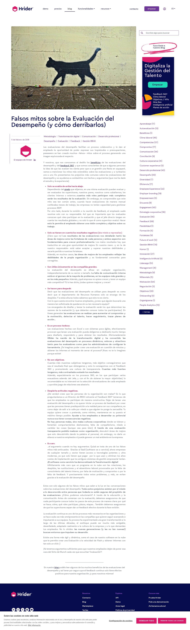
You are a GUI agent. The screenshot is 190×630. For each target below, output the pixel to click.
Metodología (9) (147, 272)
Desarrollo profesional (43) (152, 170)
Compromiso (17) (148, 147)
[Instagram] (18, 609)
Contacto (86, 598)
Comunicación (89, 136)
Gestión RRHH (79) (148, 244)
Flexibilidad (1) (146, 226)
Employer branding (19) (150, 193)
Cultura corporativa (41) (151, 161)
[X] (22, 609)
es (173, 8)
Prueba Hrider (155, 598)
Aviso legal (120, 606)
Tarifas (85, 610)
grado (67, 189)
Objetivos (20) (146, 291)
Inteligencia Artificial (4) (151, 258)
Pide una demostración (159, 602)
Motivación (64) (147, 281)
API (117, 598)
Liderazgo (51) (146, 263)
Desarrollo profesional (108, 136)
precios (58, 8)
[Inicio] (23, 8)
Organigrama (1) (147, 300)
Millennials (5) (146, 277)
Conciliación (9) (147, 156)
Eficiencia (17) (146, 184)
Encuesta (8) (146, 202)
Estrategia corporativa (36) (152, 212)
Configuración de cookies (121, 621)
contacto (134, 8)
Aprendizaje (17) (147, 123)
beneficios (96, 162)
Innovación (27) (147, 254)
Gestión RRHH (89, 141)
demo (45, 8)
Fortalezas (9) (146, 235)
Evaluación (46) (147, 216)
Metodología (50, 136)
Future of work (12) (148, 240)
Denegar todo (146, 621)
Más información (34, 625)
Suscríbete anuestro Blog (159, 46)
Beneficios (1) (146, 133)
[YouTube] (31, 609)
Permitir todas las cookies (172, 620)
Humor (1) (144, 249)
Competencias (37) (149, 142)
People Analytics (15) (150, 305)
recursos (105, 8)
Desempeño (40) (148, 175)
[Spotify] (27, 609)
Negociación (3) (147, 286)
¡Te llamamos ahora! (157, 606)
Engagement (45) (148, 207)
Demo (118, 602)
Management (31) (148, 268)
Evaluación (63, 141)
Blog (84, 602)
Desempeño (49, 141)
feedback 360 (67, 165)
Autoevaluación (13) (149, 128)
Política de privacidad (125, 610)
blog (70, 8)
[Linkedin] (13, 609)
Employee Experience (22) (152, 188)
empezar (152, 8)
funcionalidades (85, 8)
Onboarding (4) (147, 295)
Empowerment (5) (148, 198)
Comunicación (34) (149, 151)
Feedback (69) (147, 221)
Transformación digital (68, 136)
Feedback (75, 141)
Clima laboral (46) (148, 137)
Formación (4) (146, 230)
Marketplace (87, 606)
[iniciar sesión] (164, 8)
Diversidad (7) (146, 179)
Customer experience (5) (152, 165)
